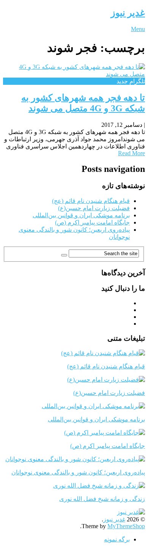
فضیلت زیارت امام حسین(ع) (94, 208)
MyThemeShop (126, 526)
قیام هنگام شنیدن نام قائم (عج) (91, 201)
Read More (131, 153)
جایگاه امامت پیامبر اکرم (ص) (92, 222)
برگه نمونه (117, 539)
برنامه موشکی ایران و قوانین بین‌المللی (81, 215)
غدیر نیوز (128, 13)
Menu (138, 29)
